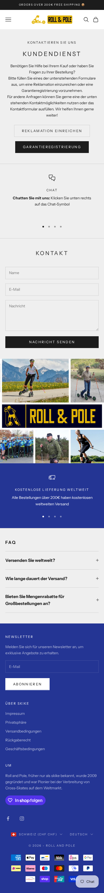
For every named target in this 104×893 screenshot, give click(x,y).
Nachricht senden (52, 342)
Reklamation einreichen (52, 131)
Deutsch (79, 834)
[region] (52, 196)
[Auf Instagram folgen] (22, 818)
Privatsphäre (15, 722)
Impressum (15, 713)
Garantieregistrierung (52, 147)
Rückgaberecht (18, 740)
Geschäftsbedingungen (25, 748)
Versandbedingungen (23, 731)
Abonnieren (27, 684)
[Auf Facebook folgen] (8, 818)
